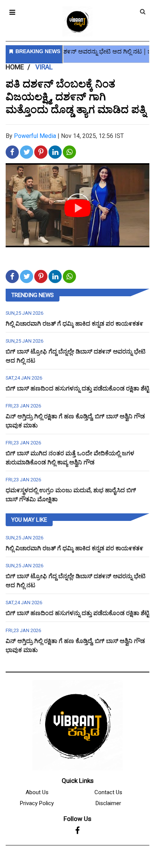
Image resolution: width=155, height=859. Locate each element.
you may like (29, 519)
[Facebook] (77, 830)
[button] (12, 12)
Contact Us (108, 792)
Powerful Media (35, 135)
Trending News (32, 295)
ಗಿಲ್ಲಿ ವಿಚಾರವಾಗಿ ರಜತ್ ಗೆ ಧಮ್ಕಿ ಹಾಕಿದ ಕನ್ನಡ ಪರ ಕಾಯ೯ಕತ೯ (74, 323)
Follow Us (77, 818)
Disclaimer (108, 803)
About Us (37, 792)
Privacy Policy (37, 803)
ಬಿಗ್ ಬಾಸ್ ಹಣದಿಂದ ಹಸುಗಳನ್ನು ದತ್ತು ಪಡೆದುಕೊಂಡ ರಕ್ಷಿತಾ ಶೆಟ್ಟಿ (77, 388)
